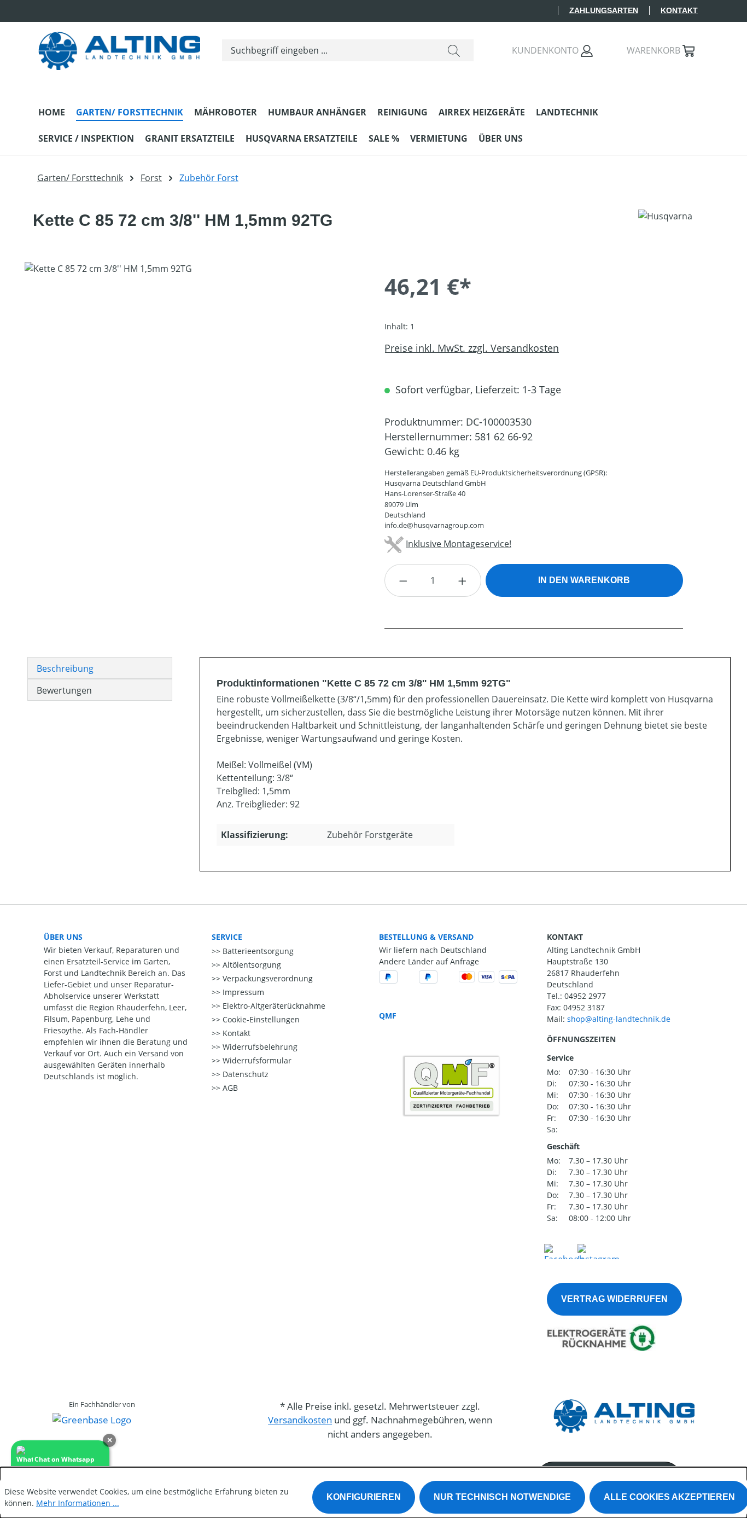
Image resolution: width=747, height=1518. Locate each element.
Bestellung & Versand (426, 937)
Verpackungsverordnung (266, 978)
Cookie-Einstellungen (260, 1019)
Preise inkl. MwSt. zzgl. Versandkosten (471, 347)
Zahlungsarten (603, 10)
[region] (194, 379)
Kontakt (679, 10)
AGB (229, 1088)
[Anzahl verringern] (403, 580)
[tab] (99, 668)
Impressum (242, 992)
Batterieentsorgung (257, 951)
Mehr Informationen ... (77, 1503)
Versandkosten (300, 1420)
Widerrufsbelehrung (258, 1047)
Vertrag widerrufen (614, 1299)
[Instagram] (598, 1250)
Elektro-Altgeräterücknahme (272, 1006)
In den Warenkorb (584, 580)
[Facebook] (563, 1250)
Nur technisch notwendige (502, 1497)
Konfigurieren (363, 1497)
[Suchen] (454, 50)
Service (227, 937)
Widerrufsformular (255, 1060)
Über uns (63, 937)
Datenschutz (244, 1074)
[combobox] (328, 50)
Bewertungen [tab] (64, 690)
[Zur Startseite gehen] (119, 48)
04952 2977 (585, 996)
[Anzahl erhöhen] (462, 580)
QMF (387, 1015)
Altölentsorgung (250, 964)
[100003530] (193, 379)
